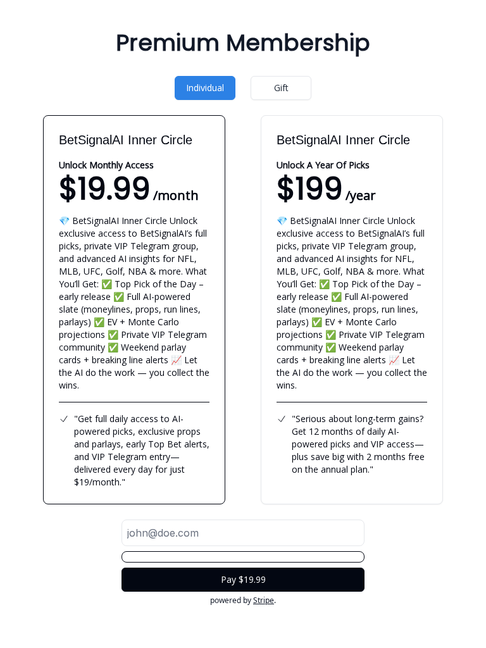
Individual (205, 88)
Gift (281, 88)
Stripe (263, 600)
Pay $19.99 (243, 579)
